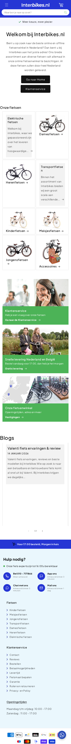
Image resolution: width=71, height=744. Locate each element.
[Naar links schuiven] (28, 531)
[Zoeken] (65, 12)
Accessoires (48, 266)
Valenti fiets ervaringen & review (34, 448)
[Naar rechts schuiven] (42, 531)
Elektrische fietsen (15, 120)
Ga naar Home (35, 79)
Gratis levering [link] (14, 368)
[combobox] (35, 12)
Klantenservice (35, 88)
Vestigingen (12, 417)
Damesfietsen (49, 134)
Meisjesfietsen (49, 231)
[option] (35, 544)
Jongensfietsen (17, 260)
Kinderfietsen (15, 231)
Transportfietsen (52, 168)
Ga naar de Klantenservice (21, 319)
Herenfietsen (15, 182)
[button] (6, 4)
